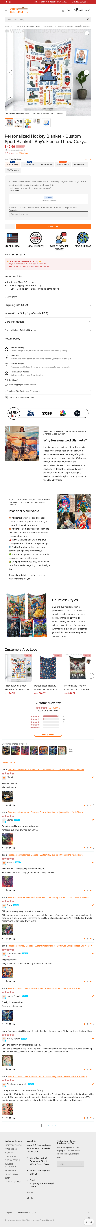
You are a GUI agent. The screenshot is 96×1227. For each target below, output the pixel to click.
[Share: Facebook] (12, 254)
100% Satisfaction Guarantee (21, 397)
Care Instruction (14, 321)
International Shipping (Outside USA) (26, 313)
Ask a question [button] (47, 734)
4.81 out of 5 (54, 708)
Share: (7, 254)
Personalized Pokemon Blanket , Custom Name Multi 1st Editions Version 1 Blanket (46, 769)
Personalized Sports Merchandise (28, 26)
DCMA (7, 1178)
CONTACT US (10, 1156)
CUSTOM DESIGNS (12, 1160)
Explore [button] (30, 1192)
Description (11, 296)
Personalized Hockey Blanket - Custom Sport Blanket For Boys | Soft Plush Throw (17, 687)
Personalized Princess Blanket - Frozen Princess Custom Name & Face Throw (44, 988)
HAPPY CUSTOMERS (13, 1145)
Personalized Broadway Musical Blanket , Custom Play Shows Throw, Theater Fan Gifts (48, 897)
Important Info (13, 276)
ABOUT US (9, 1153)
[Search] (88, 19)
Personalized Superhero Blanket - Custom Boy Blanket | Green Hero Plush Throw (45, 812)
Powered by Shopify (47, 1220)
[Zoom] (87, 33)
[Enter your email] (81, 1164)
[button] (35, 716)
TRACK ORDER (11, 1149)
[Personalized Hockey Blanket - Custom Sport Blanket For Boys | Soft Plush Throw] (18, 668)
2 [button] (45, 1125)
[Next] (86, 72)
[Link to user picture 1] (7, 796)
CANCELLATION (11, 1174)
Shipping (7, 150)
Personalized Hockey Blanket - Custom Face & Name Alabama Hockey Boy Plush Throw (76, 687)
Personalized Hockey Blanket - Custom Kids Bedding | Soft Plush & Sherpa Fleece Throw (45, 687)
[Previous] (9, 72)
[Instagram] (10, 2)
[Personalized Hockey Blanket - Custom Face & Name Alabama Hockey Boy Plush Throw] (77, 668)
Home (7, 26)
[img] (8, 773)
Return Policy (12, 338)
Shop (13, 26)
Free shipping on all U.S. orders (22, 385)
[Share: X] (16, 254)
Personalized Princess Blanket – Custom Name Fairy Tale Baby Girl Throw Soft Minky (47, 1076)
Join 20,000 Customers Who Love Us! (25, 391)
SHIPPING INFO (11, 1170)
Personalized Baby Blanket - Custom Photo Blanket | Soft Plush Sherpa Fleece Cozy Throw (50, 946)
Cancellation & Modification (21, 330)
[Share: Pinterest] (20, 254)
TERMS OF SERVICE (13, 1182)
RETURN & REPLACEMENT (11, 1165)
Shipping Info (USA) (16, 305)
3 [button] (48, 1125)
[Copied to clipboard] (24, 254)
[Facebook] (6, 2)
